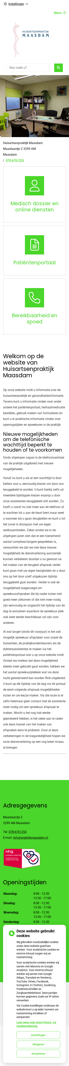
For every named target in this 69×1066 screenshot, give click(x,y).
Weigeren (38, 1044)
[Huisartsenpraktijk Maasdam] (29, 40)
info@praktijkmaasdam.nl (30, 838)
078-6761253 (18, 832)
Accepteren (38, 1053)
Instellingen (38, 1035)
